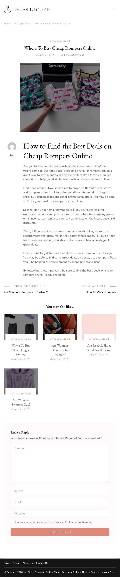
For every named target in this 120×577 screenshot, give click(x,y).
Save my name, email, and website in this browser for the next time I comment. (54, 522)
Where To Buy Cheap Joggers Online (21, 350)
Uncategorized (60, 40)
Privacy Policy (12, 563)
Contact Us (42, 563)
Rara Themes (83, 572)
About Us (28, 563)
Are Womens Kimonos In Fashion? (60, 350)
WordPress (109, 572)
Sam (11, 155)
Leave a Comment (74, 55)
